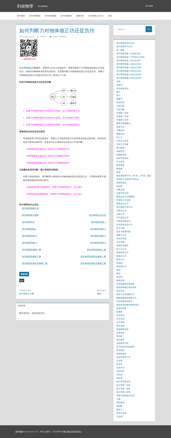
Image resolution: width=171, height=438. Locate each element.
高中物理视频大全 (30, 208)
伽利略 (119, 406)
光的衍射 (120, 371)
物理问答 (80, 16)
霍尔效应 (120, 339)
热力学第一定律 (123, 385)
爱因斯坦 (120, 402)
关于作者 (149, 6)
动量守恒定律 (122, 193)
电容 (118, 172)
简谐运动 (120, 350)
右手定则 (120, 322)
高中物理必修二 (29, 229)
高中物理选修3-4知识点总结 (128, 74)
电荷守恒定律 (122, 158)
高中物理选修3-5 (98, 235)
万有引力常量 (122, 144)
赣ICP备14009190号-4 (72, 431)
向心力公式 (121, 249)
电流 (118, 270)
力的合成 (120, 106)
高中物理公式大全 (96, 16)
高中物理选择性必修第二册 (34, 263)
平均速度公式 (122, 217)
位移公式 (120, 214)
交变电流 (120, 332)
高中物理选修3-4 (98, 242)
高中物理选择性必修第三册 (93, 263)
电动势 (119, 186)
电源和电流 (121, 182)
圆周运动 (120, 133)
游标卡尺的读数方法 (125, 294)
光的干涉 (120, 367)
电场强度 (120, 165)
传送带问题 (121, 238)
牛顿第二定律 (122, 116)
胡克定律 (120, 102)
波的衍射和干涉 (123, 357)
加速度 (119, 85)
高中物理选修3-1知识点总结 (128, 64)
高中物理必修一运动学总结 (128, 53)
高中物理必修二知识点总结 (128, 60)
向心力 (119, 137)
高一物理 (120, 50)
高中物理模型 (34, 16)
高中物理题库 (66, 16)
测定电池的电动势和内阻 (127, 305)
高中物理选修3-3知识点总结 (128, 71)
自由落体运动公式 (124, 224)
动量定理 (120, 189)
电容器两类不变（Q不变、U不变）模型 (133, 175)
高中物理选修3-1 (98, 229)
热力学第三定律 (123, 392)
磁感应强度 (121, 308)
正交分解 (120, 242)
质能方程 (120, 127)
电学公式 (120, 259)
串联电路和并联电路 (125, 284)
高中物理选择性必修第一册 (93, 256)
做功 (21, 280)
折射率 (119, 364)
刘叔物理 (25, 6)
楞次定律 (120, 325)
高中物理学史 (28, 222)
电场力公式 (121, 256)
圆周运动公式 (122, 203)
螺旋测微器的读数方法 (126, 298)
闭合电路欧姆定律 (124, 301)
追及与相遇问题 (123, 231)
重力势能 (120, 147)
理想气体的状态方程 (125, 395)
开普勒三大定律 (123, 200)
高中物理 (21, 16)
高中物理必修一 (98, 222)
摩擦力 (119, 99)
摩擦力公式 (121, 235)
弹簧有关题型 (122, 245)
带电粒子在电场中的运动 (127, 179)
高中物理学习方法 (124, 46)
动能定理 (30, 67)
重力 (118, 92)
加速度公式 (121, 210)
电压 (118, 273)
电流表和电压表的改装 (126, 287)
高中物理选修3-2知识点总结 (128, 67)
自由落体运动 (122, 88)
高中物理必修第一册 (31, 249)
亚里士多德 (121, 413)
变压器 (119, 336)
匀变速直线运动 (123, 221)
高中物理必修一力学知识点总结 (130, 57)
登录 (42, 313)
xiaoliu (43, 36)
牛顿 (118, 399)
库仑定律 (120, 161)
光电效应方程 (122, 343)
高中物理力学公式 (124, 207)
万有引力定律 (122, 140)
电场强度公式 (122, 252)
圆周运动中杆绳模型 (125, 196)
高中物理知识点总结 (125, 43)
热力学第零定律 (123, 381)
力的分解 (120, 109)
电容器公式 (121, 266)
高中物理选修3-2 (30, 235)
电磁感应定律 (122, 329)
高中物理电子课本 (30, 215)
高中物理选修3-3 (30, 242)
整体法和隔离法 (123, 123)
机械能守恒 (121, 154)
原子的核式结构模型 (125, 346)
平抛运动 (120, 130)
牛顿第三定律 (122, 120)
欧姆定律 (120, 280)
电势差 (119, 168)
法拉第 (119, 416)
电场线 (119, 263)
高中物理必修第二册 (96, 249)
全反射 (119, 360)
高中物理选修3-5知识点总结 (128, 78)
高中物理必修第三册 (31, 256)
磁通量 (119, 311)
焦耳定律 (120, 291)
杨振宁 (119, 409)
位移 (118, 81)
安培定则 (120, 315)
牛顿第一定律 (122, 113)
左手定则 (120, 318)
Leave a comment (60, 36)
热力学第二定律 (123, 388)
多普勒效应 (121, 353)
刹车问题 (120, 228)
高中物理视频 (50, 16)
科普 (110, 16)
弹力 (118, 95)
